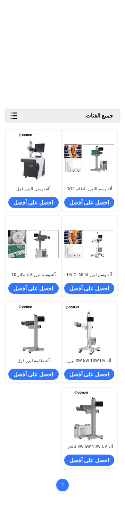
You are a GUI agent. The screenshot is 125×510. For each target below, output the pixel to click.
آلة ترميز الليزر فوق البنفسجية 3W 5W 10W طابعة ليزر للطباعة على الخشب (33, 189)
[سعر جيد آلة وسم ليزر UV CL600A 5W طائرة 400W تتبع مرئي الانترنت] (89, 244)
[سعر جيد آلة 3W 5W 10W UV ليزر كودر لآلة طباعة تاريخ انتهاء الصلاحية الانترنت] (89, 330)
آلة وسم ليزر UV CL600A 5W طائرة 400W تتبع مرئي (89, 275)
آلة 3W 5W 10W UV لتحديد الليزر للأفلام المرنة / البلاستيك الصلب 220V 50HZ (89, 447)
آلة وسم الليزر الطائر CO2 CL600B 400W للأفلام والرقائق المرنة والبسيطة (89, 189)
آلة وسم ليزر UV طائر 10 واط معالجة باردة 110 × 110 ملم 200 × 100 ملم (33, 275)
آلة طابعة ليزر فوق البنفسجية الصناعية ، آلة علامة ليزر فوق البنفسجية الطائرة (33, 361)
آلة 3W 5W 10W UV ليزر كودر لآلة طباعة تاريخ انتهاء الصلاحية (89, 361)
